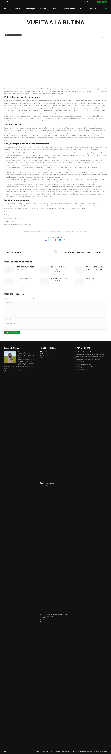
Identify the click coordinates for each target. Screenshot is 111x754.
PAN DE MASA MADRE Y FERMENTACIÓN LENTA (94, 268)
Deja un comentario (81, 231)
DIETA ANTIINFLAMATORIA (25, 267)
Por (54, 231)
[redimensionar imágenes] (9, 269)
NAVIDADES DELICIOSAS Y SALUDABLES (60, 280)
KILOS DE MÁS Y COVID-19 (25, 278)
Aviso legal (90, 751)
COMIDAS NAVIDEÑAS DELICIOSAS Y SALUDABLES (58, 269)
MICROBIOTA (90, 278)
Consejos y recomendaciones (13, 34)
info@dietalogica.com (88, 2)
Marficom (69, 751)
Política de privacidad (79, 751)
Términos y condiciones (100, 751)
